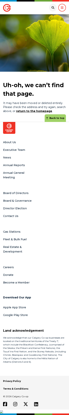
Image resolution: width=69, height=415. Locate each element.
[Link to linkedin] (36, 404)
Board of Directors (16, 193)
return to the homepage (34, 111)
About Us (9, 142)
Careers (8, 267)
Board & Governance (17, 200)
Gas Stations (12, 231)
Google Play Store (15, 315)
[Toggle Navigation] (62, 7)
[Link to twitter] (25, 404)
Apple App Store (14, 307)
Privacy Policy (12, 381)
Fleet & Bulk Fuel (15, 239)
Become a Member (16, 282)
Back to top (56, 118)
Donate (8, 275)
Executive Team (14, 150)
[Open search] (53, 7)
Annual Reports (14, 165)
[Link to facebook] (5, 404)
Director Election (15, 208)
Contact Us (10, 216)
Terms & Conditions (15, 388)
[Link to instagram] (15, 404)
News (7, 157)
